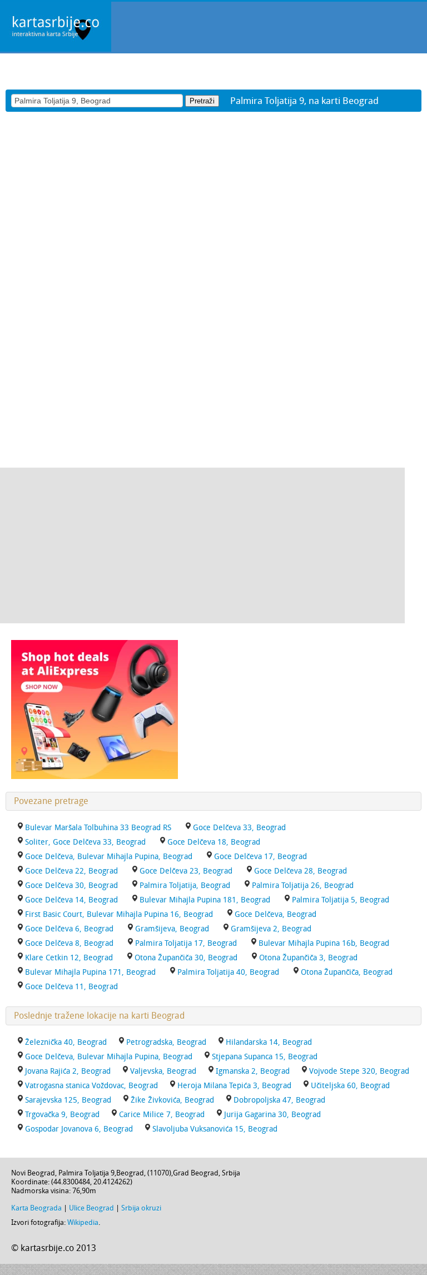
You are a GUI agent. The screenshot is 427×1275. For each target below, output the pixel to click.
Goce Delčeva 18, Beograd (213, 842)
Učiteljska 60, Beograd (350, 1085)
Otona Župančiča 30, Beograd (186, 958)
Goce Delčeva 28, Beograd (300, 871)
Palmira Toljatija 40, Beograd (228, 972)
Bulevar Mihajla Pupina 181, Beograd (205, 900)
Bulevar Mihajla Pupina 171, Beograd (90, 972)
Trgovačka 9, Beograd (62, 1114)
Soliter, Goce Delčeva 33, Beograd (85, 842)
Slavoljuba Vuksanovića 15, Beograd (214, 1129)
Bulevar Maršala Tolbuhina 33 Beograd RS (98, 827)
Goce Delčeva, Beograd (275, 914)
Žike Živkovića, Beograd (172, 1100)
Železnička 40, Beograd (66, 1042)
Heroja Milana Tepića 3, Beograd (234, 1085)
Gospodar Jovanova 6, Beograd (79, 1129)
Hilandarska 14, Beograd (269, 1042)
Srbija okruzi (141, 1208)
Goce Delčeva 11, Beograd (71, 986)
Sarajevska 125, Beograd (68, 1100)
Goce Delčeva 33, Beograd (239, 827)
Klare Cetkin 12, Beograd (69, 958)
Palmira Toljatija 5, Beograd (340, 900)
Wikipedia (82, 1222)
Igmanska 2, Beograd (253, 1071)
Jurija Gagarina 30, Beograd (272, 1114)
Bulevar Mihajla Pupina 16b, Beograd (324, 943)
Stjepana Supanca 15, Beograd (264, 1056)
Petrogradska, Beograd (166, 1042)
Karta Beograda (36, 1208)
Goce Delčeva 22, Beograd (71, 871)
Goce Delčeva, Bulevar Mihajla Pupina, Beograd (108, 856)
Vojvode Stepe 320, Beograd (359, 1071)
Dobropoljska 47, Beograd (279, 1100)
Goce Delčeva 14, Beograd (71, 900)
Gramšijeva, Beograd (172, 929)
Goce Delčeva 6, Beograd (69, 929)
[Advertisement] (202, 545)
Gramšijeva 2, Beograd (271, 929)
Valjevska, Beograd (163, 1071)
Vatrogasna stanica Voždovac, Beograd (91, 1085)
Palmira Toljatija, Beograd (185, 885)
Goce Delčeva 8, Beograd (69, 943)
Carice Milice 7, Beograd (162, 1114)
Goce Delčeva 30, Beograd (71, 885)
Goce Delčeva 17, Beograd (260, 856)
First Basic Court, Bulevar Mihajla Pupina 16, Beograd (119, 914)
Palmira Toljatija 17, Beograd (186, 943)
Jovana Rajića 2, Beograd (68, 1071)
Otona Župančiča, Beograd (347, 972)
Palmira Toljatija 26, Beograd (303, 885)
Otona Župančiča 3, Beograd (308, 958)
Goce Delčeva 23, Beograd (186, 871)
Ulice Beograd (91, 1208)
